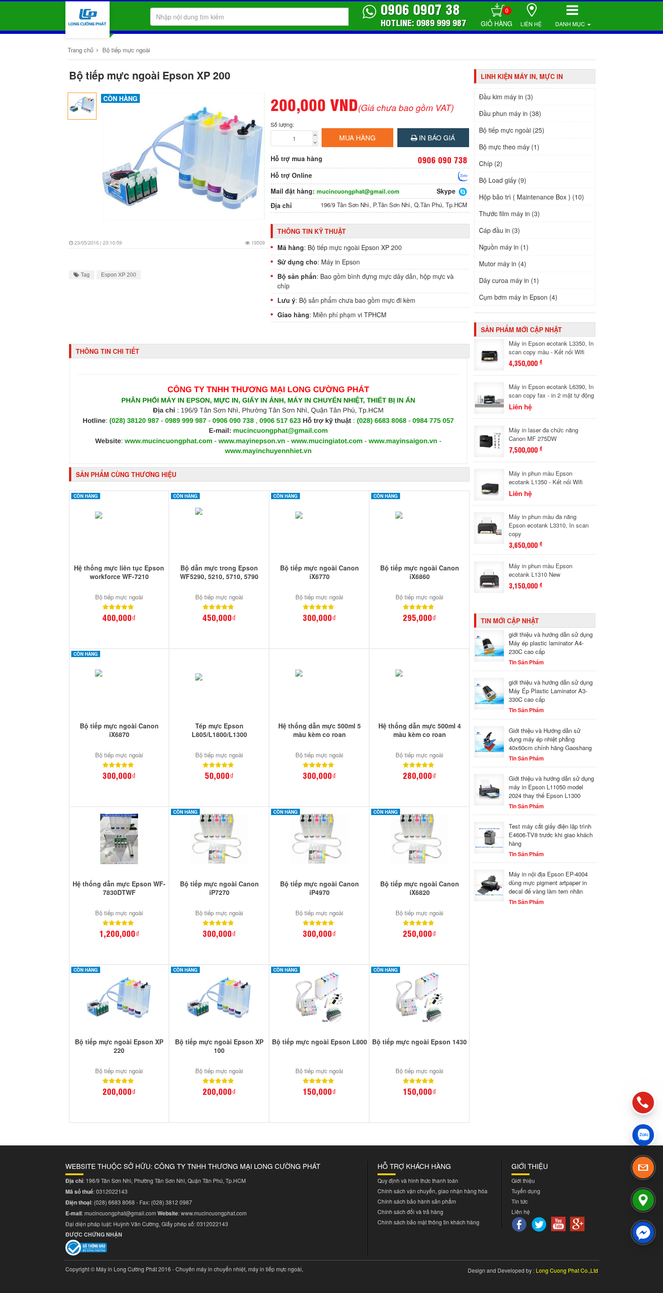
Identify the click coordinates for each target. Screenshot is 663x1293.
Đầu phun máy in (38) (510, 113)
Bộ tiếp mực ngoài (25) (511, 129)
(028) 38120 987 (135, 421)
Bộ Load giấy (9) (502, 180)
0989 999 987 (186, 421)
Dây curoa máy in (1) (509, 280)
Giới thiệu (523, 1180)
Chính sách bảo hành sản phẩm (417, 1201)
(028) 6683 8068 (381, 421)
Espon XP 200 (118, 275)
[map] (643, 1200)
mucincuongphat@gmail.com (358, 191)
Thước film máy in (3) (509, 213)
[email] (643, 1167)
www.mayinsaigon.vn (403, 441)
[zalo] (643, 1135)
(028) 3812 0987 (171, 1202)
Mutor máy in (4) (502, 263)
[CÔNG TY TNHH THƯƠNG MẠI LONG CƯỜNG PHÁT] (87, 19)
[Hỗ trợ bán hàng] (463, 176)
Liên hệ (531, 24)
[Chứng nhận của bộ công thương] (86, 1246)
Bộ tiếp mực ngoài (126, 50)
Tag (84, 275)
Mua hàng (357, 137)
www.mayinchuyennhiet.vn (268, 451)
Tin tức (519, 1201)
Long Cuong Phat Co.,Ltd (567, 1270)
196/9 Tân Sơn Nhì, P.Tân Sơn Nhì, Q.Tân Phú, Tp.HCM (394, 205)
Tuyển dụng (525, 1191)
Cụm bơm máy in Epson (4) (518, 296)
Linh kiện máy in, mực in (522, 76)
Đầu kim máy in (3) (506, 96)
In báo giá (436, 137)
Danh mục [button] (570, 24)
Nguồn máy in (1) (504, 246)
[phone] (643, 1102)
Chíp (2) (490, 163)
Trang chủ (80, 50)
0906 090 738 (233, 421)
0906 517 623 (280, 421)
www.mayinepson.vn (251, 441)
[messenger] (643, 1232)
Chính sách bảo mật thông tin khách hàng (428, 1222)
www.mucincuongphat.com (168, 441)
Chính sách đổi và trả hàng (410, 1211)
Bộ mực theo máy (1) (509, 146)
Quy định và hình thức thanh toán (418, 1180)
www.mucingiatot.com (327, 441)
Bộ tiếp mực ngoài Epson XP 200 (149, 75)
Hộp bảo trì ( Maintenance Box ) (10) (531, 196)
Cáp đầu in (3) (499, 230)
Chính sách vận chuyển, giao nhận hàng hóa (433, 1191)
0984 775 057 (433, 421)
